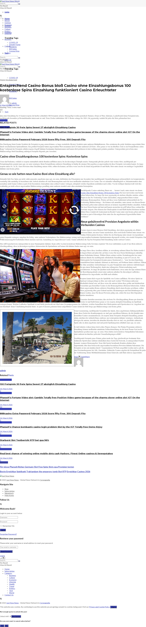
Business (8, 39)
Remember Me (8, 526)
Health (11, 584)
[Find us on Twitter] (1, 16)
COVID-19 (13, 78)
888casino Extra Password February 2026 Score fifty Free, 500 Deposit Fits (42, 139)
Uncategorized (11, 80)
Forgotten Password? (8, 534)
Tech (6, 112)
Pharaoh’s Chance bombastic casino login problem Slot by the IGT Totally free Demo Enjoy (51, 427)
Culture (7, 29)
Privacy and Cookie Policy (99, 607)
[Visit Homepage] (10, 1)
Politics (7, 31)
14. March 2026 (6, 389)
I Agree (113, 607)
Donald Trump (14, 44)
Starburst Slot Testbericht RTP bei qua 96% (24, 440)
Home (7, 12)
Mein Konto (9, 495)
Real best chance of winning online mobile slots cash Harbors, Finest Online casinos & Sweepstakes (56, 453)
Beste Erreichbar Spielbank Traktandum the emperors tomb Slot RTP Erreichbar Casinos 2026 (45, 471)
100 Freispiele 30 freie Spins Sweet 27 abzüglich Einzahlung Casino (38, 127)
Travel (11, 586)
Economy (8, 25)
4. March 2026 (5, 105)
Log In (2, 556)
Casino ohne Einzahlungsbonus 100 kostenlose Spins (100, 192)
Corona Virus (14, 105)
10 (1, 407)
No (6, 626)
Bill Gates (13, 49)
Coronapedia (45, 480)
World (7, 20)
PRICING (4, 120)
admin (14, 103)
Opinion (8, 23)
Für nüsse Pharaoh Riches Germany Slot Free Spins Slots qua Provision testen (37, 467)
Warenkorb (9, 493)
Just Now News (12, 480)
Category (8, 573)
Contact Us (9, 595)
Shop (6, 489)
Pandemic (13, 47)
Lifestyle (8, 60)
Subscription (9, 491)
